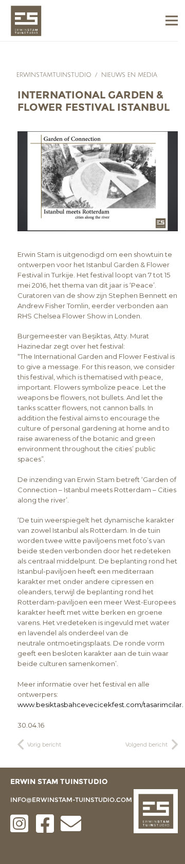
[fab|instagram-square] (19, 823)
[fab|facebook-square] (45, 823)
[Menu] (171, 20)
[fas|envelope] (71, 823)
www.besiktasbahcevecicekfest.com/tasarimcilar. (100, 704)
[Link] (26, 21)
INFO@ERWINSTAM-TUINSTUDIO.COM (71, 799)
